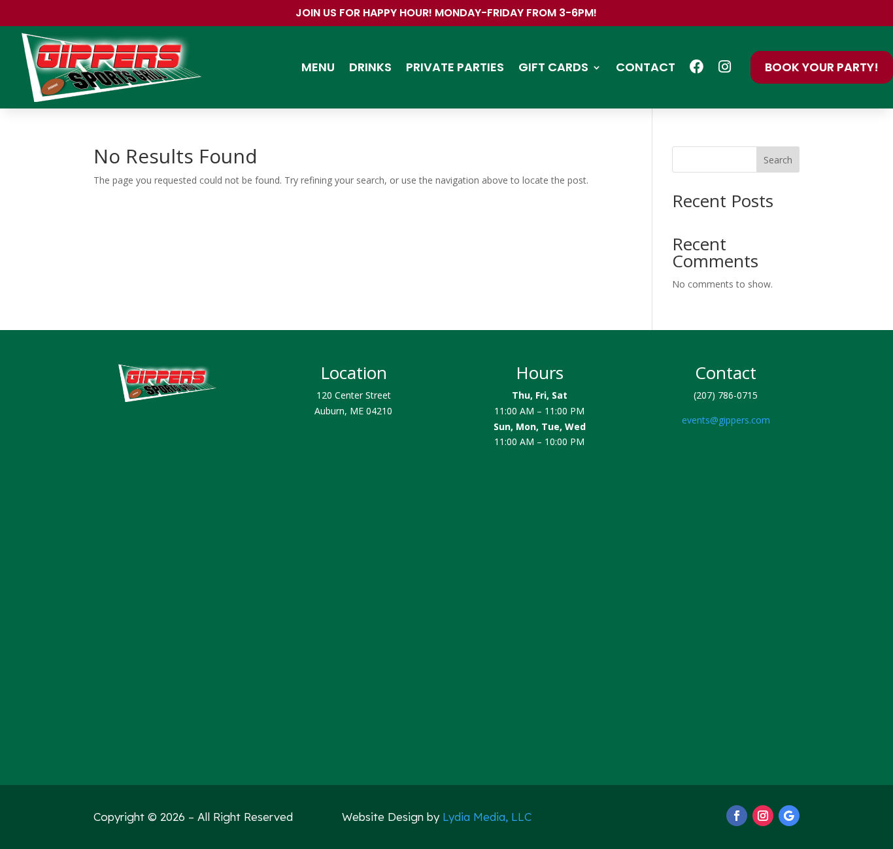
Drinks (370, 67)
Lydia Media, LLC (487, 817)
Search (778, 160)
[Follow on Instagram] (762, 815)
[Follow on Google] (789, 815)
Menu (318, 67)
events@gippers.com (726, 420)
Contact (645, 67)
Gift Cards (553, 67)
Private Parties (455, 67)
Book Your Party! (822, 67)
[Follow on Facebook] (736, 815)
